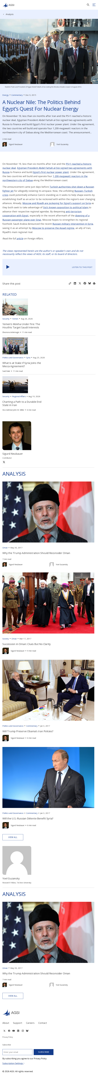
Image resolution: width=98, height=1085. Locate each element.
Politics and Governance (12, 357)
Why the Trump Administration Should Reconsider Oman (36, 553)
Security (5, 318)
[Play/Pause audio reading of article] (8, 267)
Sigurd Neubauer (16, 144)
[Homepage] (8, 5)
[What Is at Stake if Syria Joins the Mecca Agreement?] (15, 345)
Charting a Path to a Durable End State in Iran (21, 403)
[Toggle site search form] (88, 5)
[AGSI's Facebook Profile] (9, 1031)
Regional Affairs (19, 396)
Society (5, 638)
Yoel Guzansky (62, 144)
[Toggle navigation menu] (94, 5)
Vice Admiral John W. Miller (13, 410)
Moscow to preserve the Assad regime (53, 228)
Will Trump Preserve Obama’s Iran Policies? (27, 731)
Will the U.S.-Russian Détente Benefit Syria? (27, 818)
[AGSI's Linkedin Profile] (18, 1031)
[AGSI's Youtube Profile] (14, 1031)
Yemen (15, 318)
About (5, 1022)
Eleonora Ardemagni (10, 332)
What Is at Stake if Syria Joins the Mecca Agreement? (21, 364)
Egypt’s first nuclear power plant (51, 172)
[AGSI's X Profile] (4, 1031)
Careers (30, 1022)
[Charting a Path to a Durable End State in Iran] (15, 384)
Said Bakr (6, 371)
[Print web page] (94, 283)
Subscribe (43, 1052)
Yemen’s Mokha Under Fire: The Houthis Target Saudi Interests (21, 325)
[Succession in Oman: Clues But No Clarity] (48, 602)
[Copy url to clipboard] (69, 283)
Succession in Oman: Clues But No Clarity (26, 644)
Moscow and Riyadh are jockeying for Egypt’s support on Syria (56, 203)
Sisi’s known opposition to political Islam (66, 207)
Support (17, 1022)
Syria (28, 357)
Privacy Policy (7, 1037)
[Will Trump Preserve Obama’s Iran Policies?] (48, 690)
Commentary (17, 95)
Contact (42, 1022)
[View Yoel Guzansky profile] (52, 144)
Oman (5, 547)
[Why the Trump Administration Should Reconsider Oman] (48, 512)
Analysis (10, 14)
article (20, 238)
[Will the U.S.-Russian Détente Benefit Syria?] (48, 777)
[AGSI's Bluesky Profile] (27, 1031)
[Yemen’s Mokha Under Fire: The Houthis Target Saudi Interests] (15, 307)
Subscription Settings (12, 1063)
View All (12, 837)
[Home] (49, 1012)
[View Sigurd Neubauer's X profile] (3, 462)
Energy (5, 95)
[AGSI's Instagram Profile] (23, 1031)
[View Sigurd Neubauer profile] (4, 144)
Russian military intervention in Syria (72, 223)
